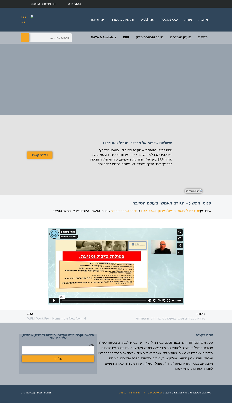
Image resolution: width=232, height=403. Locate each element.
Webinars (147, 19)
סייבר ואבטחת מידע (149, 37)
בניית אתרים (27, 392)
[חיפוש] (25, 37)
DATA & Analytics (103, 37)
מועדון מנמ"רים (180, 37)
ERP (126, 37)
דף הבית (204, 19)
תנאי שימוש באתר (153, 392)
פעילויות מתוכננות (122, 19)
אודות (188, 19)
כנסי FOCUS (169, 19)
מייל (91, 344)
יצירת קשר (97, 19)
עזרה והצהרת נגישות (129, 392)
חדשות (203, 37)
